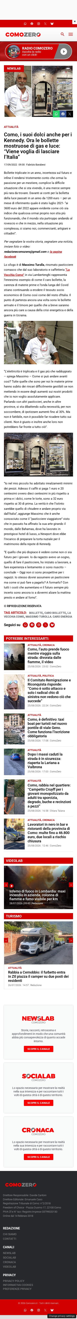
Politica (48, 675)
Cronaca (48, 645)
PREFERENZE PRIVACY (17, 1288)
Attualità (11, 126)
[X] (45, 624)
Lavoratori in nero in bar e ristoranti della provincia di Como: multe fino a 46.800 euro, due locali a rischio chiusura (49, 833)
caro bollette (55, 612)
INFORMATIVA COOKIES (18, 1284)
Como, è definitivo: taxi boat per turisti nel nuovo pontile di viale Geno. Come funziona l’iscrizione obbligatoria (49, 727)
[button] (38, 51)
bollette (36, 612)
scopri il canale (38, 1048)
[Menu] (70, 34)
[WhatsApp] (25, 624)
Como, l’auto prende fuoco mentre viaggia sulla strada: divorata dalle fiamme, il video (48, 655)
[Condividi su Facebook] (63, 114)
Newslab (14, 68)
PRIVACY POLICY (13, 1281)
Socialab (9, 1257)
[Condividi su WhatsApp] (56, 114)
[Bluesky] (52, 624)
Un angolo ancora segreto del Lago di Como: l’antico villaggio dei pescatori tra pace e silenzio (37, 976)
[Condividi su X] (69, 114)
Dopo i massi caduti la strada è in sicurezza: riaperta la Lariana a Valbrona (45, 760)
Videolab (9, 1266)
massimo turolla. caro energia (49, 616)
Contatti (9, 1238)
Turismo (28, 967)
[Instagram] (38, 624)
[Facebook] (32, 624)
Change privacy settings (62, 1316)
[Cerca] (62, 34)
